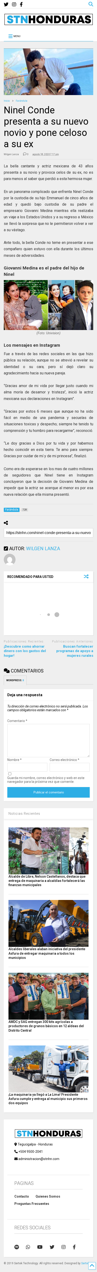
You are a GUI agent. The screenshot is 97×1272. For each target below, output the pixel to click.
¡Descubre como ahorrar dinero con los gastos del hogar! (25, 651)
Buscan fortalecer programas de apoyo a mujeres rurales (74, 651)
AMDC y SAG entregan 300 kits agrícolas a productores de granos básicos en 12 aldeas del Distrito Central (46, 1026)
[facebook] (21, 4)
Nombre (14, 760)
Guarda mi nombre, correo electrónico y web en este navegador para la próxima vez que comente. (46, 780)
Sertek (85, 1263)
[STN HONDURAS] (48, 23)
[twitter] (6, 4)
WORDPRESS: (15, 680)
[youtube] (40, 1247)
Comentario (17, 721)
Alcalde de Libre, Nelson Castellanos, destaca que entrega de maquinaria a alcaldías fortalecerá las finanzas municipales (46, 881)
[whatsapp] (28, 1247)
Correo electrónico (64, 760)
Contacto (21, 1196)
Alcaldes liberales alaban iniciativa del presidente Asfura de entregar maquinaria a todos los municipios (46, 953)
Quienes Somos (48, 1196)
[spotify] (16, 1247)
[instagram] (14, 4)
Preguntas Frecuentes (31, 1204)
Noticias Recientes (24, 813)
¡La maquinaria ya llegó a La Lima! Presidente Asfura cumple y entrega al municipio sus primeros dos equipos (48, 1099)
